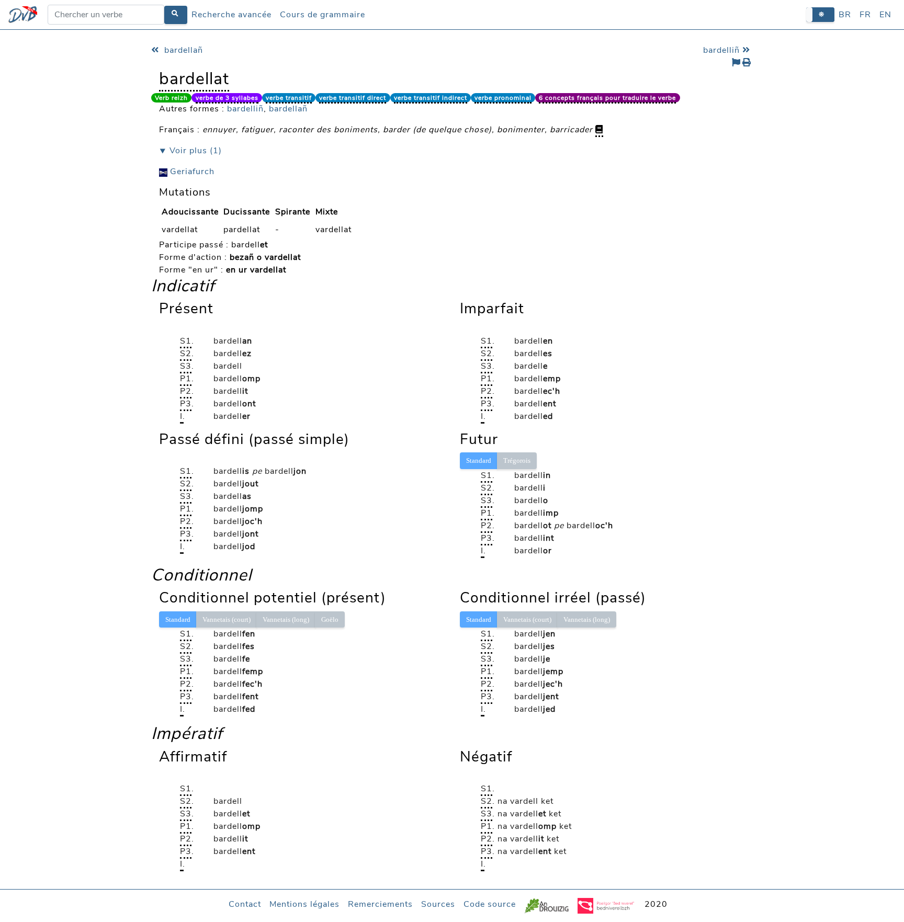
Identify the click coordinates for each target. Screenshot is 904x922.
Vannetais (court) (226, 619)
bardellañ (182, 50)
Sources (438, 904)
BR (845, 14)
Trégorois (516, 460)
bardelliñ (722, 50)
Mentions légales (304, 904)
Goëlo (329, 619)
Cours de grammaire (322, 14)
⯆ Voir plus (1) (190, 150)
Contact (245, 904)
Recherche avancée (231, 14)
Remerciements (380, 904)
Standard (478, 460)
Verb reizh (171, 98)
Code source (490, 904)
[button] (820, 14)
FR (865, 14)
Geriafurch (190, 171)
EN (885, 14)
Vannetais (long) (286, 619)
